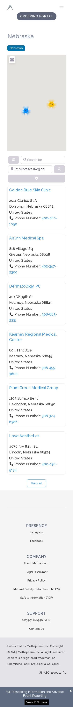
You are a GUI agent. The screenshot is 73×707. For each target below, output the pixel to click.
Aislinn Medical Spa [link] (26, 238)
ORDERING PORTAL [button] (36, 16)
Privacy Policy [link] (36, 580)
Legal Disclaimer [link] (36, 572)
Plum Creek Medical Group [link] (33, 387)
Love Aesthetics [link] (24, 436)
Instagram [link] (36, 532)
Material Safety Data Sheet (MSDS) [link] (36, 589)
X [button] (71, 691)
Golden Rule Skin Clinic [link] (30, 190)
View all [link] (36, 483)
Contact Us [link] (36, 628)
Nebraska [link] (16, 48)
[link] (10, 7)
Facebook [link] (36, 540)
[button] (61, 7)
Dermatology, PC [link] (25, 286)
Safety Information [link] (32, 597)
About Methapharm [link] (36, 563)
